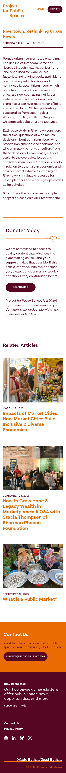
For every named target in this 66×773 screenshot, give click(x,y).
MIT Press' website (46, 198)
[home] (16, 11)
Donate (55, 9)
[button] (40, 9)
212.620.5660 (38, 656)
